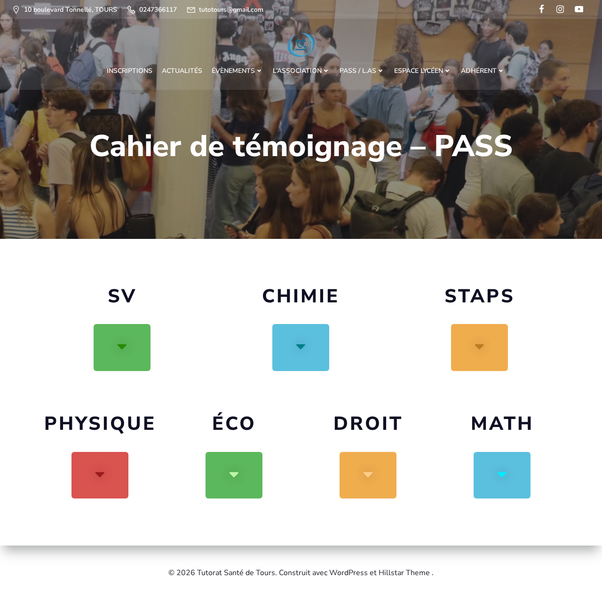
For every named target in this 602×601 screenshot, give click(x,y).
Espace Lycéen (418, 70)
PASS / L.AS (358, 70)
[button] (122, 347)
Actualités (182, 70)
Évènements (233, 70)
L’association (297, 70)
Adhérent (479, 70)
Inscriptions (129, 70)
